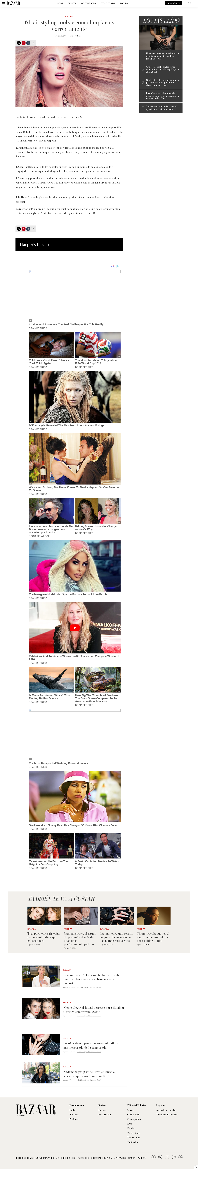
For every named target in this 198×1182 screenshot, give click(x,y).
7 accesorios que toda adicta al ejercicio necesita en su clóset (161, 107)
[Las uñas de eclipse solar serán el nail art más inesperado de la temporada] (41, 1044)
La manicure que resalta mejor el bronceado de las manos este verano (116, 937)
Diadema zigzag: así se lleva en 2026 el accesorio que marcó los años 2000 (89, 1073)
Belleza (72, 3)
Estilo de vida (108, 3)
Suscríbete (173, 3)
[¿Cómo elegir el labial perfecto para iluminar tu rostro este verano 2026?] (41, 1008)
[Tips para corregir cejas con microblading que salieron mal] (44, 916)
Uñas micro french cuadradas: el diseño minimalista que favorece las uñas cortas (163, 56)
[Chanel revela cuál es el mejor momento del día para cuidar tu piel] (154, 916)
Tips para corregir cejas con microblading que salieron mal (43, 937)
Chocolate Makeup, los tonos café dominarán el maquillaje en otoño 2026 (162, 69)
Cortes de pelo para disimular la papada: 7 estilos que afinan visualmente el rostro (163, 83)
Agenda (124, 3)
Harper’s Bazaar (76, 35)
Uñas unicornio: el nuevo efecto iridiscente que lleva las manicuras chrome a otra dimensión (91, 979)
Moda (60, 3)
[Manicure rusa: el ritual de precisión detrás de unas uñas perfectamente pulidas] (81, 916)
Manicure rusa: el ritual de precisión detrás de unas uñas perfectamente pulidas (80, 938)
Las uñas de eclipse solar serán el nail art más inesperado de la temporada (91, 1045)
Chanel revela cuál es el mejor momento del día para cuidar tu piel (153, 937)
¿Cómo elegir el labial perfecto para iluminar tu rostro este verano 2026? (93, 1009)
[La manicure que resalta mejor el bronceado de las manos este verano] (117, 916)
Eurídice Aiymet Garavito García (89, 987)
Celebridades (88, 3)
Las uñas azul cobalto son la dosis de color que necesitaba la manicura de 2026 (162, 96)
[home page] (13, 3)
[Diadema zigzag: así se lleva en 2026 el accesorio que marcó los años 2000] (41, 1073)
